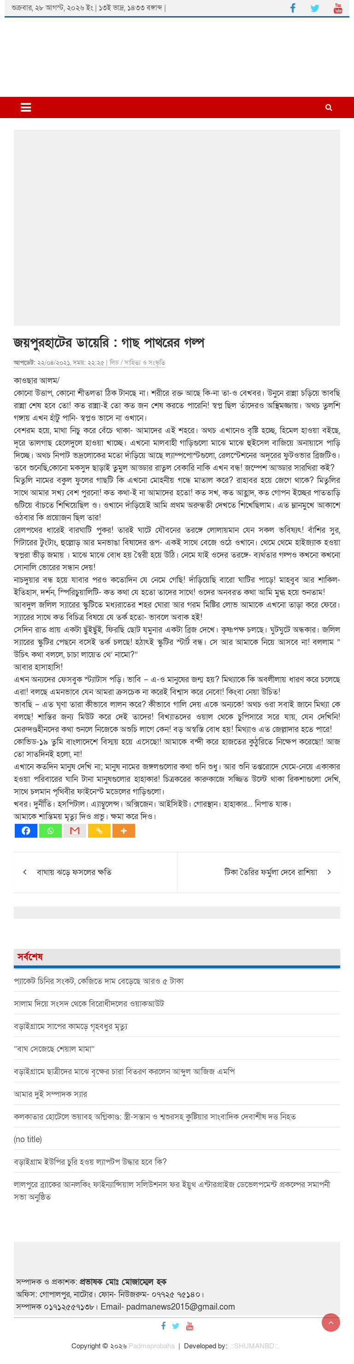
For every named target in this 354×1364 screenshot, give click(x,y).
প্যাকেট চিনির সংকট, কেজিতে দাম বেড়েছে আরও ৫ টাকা (98, 981)
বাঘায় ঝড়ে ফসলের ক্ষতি (74, 872)
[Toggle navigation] (26, 107)
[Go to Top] (331, 1322)
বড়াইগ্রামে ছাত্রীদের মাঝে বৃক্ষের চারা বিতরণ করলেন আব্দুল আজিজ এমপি (124, 1071)
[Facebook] (26, 831)
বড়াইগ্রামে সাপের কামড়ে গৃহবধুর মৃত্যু (70, 1026)
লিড (114, 362)
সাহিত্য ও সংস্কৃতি (144, 362)
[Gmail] (75, 831)
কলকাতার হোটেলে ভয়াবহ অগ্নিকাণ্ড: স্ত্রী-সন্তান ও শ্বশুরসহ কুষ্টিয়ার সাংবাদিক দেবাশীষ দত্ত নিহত (155, 1117)
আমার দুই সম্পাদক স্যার (50, 1094)
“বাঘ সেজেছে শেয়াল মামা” (54, 1049)
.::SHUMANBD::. (254, 1346)
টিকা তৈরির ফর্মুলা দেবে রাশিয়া (270, 872)
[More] (123, 831)
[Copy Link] (99, 831)
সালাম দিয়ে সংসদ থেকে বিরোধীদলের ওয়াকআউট (89, 1004)
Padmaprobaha (152, 1346)
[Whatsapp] (50, 831)
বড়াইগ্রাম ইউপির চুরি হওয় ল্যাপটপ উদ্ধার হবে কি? (90, 1162)
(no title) (27, 1139)
